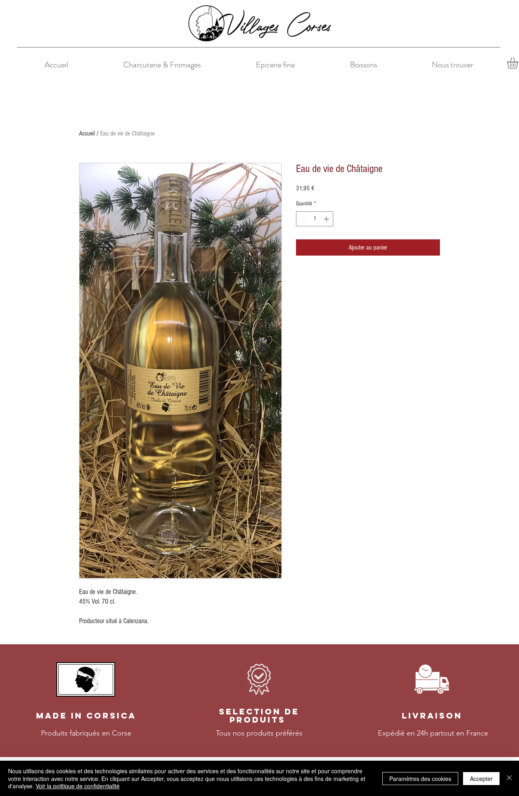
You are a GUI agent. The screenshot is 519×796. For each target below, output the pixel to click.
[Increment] (327, 219)
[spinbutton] (314, 219)
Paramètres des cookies (420, 778)
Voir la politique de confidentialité (78, 786)
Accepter (481, 778)
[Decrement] (302, 219)
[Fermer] (509, 778)
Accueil (87, 133)
